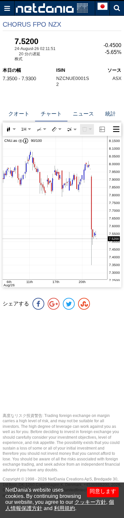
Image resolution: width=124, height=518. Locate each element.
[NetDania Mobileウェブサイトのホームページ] (52, 8)
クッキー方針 (90, 502)
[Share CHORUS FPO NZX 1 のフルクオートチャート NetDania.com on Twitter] (68, 303)
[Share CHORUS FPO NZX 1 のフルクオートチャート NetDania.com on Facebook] (38, 303)
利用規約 (64, 508)
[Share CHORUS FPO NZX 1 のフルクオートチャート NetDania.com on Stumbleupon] (84, 303)
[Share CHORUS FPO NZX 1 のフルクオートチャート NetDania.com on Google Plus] (53, 303)
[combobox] (72, 129)
